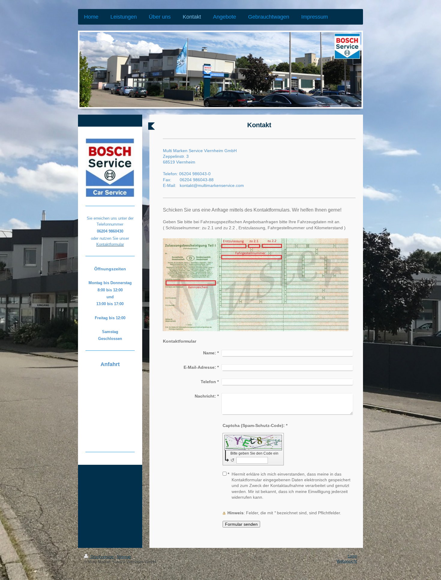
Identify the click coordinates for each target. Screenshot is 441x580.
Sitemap (124, 557)
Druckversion (102, 557)
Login (352, 556)
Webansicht (347, 561)
